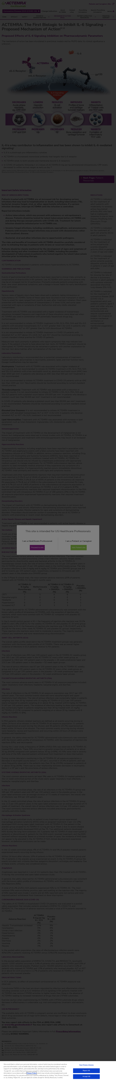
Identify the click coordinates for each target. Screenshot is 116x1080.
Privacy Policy (32, 1073)
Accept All (86, 1076)
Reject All (86, 1071)
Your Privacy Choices (86, 1065)
